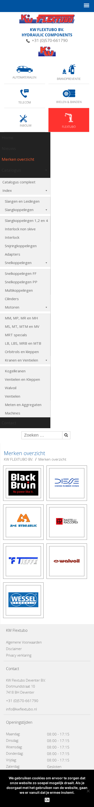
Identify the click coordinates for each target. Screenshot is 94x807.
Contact (9, 423)
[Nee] (88, 790)
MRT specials (16, 334)
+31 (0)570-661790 (50, 40)
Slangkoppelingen (19, 209)
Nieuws (9, 148)
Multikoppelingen (19, 290)
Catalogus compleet (18, 182)
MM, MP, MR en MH (21, 318)
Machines (12, 413)
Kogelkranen (15, 370)
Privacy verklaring (18, 655)
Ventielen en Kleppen (22, 379)
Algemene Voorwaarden (24, 642)
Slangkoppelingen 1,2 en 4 (26, 220)
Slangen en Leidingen (22, 201)
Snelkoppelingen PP (21, 281)
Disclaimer (14, 648)
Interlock (12, 237)
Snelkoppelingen (18, 262)
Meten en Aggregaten (23, 404)
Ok (47, 800)
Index (7, 190)
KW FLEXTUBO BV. (18, 459)
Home (7, 137)
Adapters (12, 254)
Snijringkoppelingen (21, 245)
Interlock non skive (20, 228)
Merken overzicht (18, 159)
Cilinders (12, 298)
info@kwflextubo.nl (21, 709)
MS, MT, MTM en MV (22, 326)
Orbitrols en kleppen (22, 351)
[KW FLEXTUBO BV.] (47, 51)
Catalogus (11, 170)
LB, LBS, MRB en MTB (23, 343)
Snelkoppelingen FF (20, 273)
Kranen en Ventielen (21, 360)
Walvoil (10, 387)
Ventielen (12, 396)
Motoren (12, 307)
